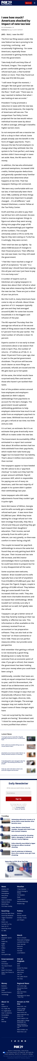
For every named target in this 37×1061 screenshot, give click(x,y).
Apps (2, 1004)
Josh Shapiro (20, 920)
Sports (4, 935)
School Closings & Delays (22, 892)
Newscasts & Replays (23, 940)
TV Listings (4, 1017)
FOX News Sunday (6, 906)
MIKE (18, 964)
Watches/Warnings (22, 901)
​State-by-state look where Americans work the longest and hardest (12, 769)
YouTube (19, 950)
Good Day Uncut (6, 928)
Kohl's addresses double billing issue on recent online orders (12, 745)
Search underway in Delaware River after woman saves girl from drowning (23, 853)
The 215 (19, 974)
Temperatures (21, 899)
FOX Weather (21, 895)
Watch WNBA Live (22, 1029)
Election (19, 913)
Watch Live (28, 3)
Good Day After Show (7, 913)
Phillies (3, 948)
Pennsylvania (5, 893)
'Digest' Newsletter (6, 918)
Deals (3, 990)
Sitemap (3, 1021)
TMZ (2, 968)
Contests (4, 961)
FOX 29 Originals (20, 960)
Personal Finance (6, 992)
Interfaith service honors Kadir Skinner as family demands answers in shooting (13, 753)
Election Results (21, 915)
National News (5, 902)
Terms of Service (19, 809)
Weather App (21, 903)
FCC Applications (6, 1011)
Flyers (3, 946)
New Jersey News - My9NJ (22, 988)
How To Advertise (6, 1013)
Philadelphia (4, 891)
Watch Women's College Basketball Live (22, 1025)
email (25, 1041)
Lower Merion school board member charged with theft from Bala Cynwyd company (23, 829)
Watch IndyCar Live (22, 1018)
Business (4, 986)
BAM (18, 966)
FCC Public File (5, 1008)
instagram (18, 1041)
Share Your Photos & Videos (7, 973)
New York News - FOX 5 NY (22, 992)
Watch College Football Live (21, 1009)
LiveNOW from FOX (23, 942)
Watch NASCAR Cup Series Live (23, 1015)
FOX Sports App (6, 954)
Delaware (4, 897)
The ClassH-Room (6, 966)
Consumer (4, 988)
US (13, 27)
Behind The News (22, 968)
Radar (18, 897)
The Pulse (20, 979)
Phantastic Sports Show (6, 938)
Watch (19, 935)
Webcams (20, 946)
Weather (20, 886)
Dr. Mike (3, 930)
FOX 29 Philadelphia (6, 27)
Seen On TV (4, 926)
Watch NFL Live (21, 1006)
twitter (15, 1041)
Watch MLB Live (22, 1012)
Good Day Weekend (7, 915)
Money (4, 983)
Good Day (5, 911)
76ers (3, 950)
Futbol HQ (4, 941)
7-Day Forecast (21, 889)
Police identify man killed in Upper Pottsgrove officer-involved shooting (23, 845)
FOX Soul (19, 948)
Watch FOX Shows (6, 970)
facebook (11, 1041)
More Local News (6, 900)
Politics (20, 911)
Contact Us (4, 1006)
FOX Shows (4, 964)
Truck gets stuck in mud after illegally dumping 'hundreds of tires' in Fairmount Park (13, 738)
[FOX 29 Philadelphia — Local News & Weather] (6, 3)
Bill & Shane (20, 970)
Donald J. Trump (21, 918)
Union (3, 952)
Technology (4, 994)
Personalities (5, 1015)
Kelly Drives (20, 972)
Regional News (23, 983)
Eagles (3, 943)
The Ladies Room (22, 976)
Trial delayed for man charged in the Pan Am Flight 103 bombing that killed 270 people (13, 762)
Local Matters (21, 953)
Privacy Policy (20, 807)
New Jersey (4, 895)
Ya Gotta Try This (6, 924)
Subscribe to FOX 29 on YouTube (16, 861)
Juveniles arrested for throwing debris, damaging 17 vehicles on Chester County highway (22, 837)
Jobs (2, 1019)
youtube (21, 1041)
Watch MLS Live (21, 1032)
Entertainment (7, 959)
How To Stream (21, 938)
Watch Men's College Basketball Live (23, 1021)
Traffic (3, 920)
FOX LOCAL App (21, 986)
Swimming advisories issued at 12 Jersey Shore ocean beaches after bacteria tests (23, 821)
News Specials (21, 944)
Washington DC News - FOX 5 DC (23, 996)
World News (5, 904)
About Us (5, 1002)
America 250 (5, 889)
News (3, 886)
